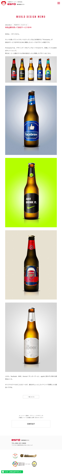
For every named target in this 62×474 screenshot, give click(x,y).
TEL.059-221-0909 (19, 443)
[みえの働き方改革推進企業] (15, 456)
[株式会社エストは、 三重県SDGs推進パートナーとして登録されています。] (21, 464)
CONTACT (31, 424)
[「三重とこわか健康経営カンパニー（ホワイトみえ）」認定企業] (28, 456)
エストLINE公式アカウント (12, 471)
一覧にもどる (31, 397)
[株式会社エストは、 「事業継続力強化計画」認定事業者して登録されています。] (34, 464)
